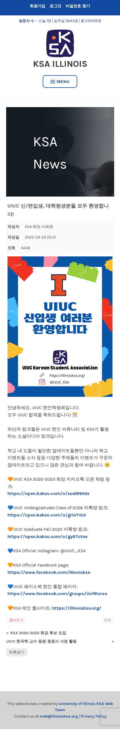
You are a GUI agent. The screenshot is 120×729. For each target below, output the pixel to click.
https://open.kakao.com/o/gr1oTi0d (47, 515)
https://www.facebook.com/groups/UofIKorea (57, 593)
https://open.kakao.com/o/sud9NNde (49, 493)
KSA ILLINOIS (60, 64)
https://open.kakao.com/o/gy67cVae (48, 536)
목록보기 (17, 652)
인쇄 (107, 620)
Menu (63, 81)
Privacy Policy (93, 716)
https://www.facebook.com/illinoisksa (49, 572)
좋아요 (16, 620)
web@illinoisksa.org (59, 716)
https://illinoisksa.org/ (76, 608)
